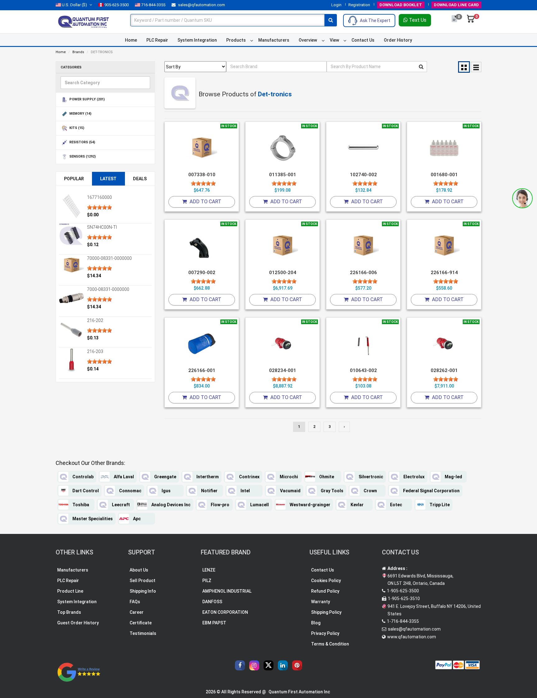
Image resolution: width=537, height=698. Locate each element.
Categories (71, 67)
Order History (398, 40)
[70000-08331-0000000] (71, 265)
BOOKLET (400, 4)
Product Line (70, 591)
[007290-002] (202, 246)
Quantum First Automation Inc (299, 691)
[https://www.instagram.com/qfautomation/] (254, 665)
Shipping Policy (326, 612)
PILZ (206, 580)
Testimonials (143, 633)
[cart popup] (470, 21)
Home (131, 40)
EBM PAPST (214, 622)
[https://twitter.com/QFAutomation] (268, 665)
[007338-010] (202, 148)
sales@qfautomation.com (201, 4)
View (334, 40)
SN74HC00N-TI (102, 227)
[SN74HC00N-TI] (71, 235)
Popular (74, 178)
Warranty (320, 601)
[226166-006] (363, 246)
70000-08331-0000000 (109, 258)
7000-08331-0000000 (108, 289)
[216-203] (71, 360)
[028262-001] (444, 343)
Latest (108, 178)
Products (236, 40)
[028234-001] (282, 343)
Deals (140, 178)
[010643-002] (363, 343)
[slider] (99, 207)
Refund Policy (325, 591)
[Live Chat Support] (522, 198)
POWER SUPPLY (86, 100)
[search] (330, 20)
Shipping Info (143, 591)
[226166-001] (202, 343)
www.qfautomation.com (411, 636)
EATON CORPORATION (225, 612)
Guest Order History (78, 622)
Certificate (141, 622)
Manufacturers (273, 40)
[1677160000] (71, 206)
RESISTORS (81, 142)
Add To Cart (204, 201)
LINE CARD (456, 4)
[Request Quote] (455, 21)
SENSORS (82, 157)
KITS (76, 128)
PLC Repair (157, 40)
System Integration (197, 40)
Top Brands (69, 612)
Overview (308, 40)
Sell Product (142, 580)
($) (74, 4)
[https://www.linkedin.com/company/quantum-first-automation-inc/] (283, 665)
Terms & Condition (330, 643)
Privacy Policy (325, 633)
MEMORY (79, 114)
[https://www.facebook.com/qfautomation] (240, 665)
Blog (315, 622)
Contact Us (362, 40)
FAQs (135, 601)
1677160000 (99, 197)
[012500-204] (282, 246)
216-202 (95, 320)
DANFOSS (212, 601)
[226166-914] (444, 246)
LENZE (208, 569)
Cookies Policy (326, 580)
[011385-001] (282, 148)
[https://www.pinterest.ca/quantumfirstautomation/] (297, 665)
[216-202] (71, 329)
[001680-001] (444, 148)
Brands (78, 52)
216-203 (95, 351)
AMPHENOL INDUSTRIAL (226, 591)
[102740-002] (363, 148)
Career (137, 612)
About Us (139, 569)
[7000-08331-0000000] (71, 298)
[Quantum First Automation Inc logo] (84, 21)
